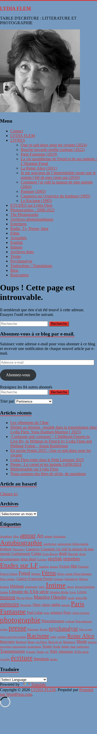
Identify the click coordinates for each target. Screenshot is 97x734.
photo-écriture (80, 612)
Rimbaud (21, 642)
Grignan (58, 579)
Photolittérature (53, 621)
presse (17, 628)
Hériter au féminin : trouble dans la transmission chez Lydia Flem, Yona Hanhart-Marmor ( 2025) (53, 429)
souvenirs (5, 646)
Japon (70, 586)
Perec (67, 613)
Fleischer (83, 566)
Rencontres (19, 275)
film (74, 566)
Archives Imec (22, 252)
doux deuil (28, 559)
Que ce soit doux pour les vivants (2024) (54, 145)
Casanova (33, 549)
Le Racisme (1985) (36, 200)
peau (46, 612)
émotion (41, 658)
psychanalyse (63, 628)
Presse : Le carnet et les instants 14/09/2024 (45, 464)
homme (4, 586)
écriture (22, 658)
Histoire (83, 579)
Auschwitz (59, 536)
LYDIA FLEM (15, 8)
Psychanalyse (21, 261)
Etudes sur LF (19, 565)
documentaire (10, 559)
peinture (56, 613)
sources (92, 642)
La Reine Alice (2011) (39, 168)
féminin (36, 573)
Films (14, 233)
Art (40, 535)
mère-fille (81, 597)
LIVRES (17, 140)
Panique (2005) (33, 191)
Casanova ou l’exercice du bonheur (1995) (55, 196)
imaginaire (31, 586)
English (16, 242)
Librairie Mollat (59, 592)
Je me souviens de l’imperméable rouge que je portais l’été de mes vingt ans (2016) (58, 175)
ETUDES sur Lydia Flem (31, 205)
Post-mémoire (84, 621)
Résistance (69, 642)
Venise (40, 651)
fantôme (44, 566)
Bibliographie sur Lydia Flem (34, 469)
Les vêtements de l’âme (29, 422)
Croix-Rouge (50, 554)
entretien (71, 558)
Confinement (20, 554)
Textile (57, 646)
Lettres (4, 592)
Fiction (64, 566)
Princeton (33, 629)
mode (71, 597)
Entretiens (18, 224)
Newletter (26, 605)
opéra (55, 604)
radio (53, 636)
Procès (44, 629)
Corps (36, 553)
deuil (63, 553)
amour (28, 535)
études (53, 659)
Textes (15, 256)
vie (47, 651)
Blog (14, 270)
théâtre (66, 646)
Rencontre (7, 642)
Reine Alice (80, 636)
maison (7, 597)
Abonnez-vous (18, 375)
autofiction (49, 543)
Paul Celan (35, 613)
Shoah (81, 641)
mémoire (9, 604)
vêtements (65, 651)
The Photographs (24, 214)
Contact (16, 131)
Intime (56, 585)
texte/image (34, 646)
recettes (61, 636)
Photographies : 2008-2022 (32, 210)
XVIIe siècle (81, 651)
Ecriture (42, 559)
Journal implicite (85, 586)
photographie (20, 620)
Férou (49, 572)
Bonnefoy (19, 549)
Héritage (17, 586)
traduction (83, 646)
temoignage (19, 646)
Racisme (38, 635)
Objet (37, 605)
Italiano (16, 247)
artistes (48, 536)
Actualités (18, 238)
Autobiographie (21, 542)
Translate (38, 684)
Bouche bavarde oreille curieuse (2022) (53, 149)
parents (65, 605)
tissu (73, 646)
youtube (5, 659)
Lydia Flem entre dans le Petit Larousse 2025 (47, 460)
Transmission (12, 651)
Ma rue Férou (24, 597)
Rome (31, 642)
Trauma (30, 651)
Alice (16, 536)
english (55, 558)
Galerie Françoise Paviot (35, 579)
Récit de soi (55, 642)
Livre (73, 592)
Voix (53, 651)
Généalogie (71, 579)
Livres (81, 592)
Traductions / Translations (31, 266)
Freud (24, 573)
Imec (42, 586)
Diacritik (73, 554)
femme (54, 566)
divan (82, 554)
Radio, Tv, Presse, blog (29, 228)
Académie (6, 536)
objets (46, 605)
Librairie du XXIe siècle (29, 591)
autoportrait (64, 543)
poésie (4, 629)
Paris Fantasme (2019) (39, 154)
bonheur (6, 549)
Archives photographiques (31, 219)
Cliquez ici (9, 494)
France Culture (9, 573)
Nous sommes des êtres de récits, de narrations (48, 474)
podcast (69, 621)
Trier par (7, 401)
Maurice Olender (50, 597)
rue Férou (41, 642)
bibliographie (80, 543)
